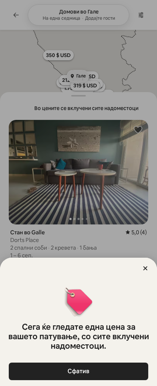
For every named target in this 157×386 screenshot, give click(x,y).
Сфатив (78, 371)
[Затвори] (145, 268)
